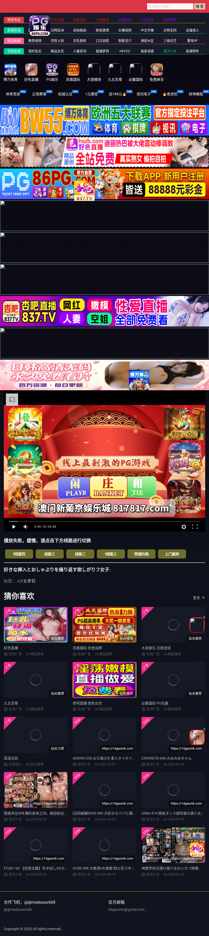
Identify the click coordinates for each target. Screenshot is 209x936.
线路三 (49, 554)
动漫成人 (192, 30)
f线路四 (19, 554)
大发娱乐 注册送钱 (156, 648)
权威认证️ (65, 94)
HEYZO (125, 51)
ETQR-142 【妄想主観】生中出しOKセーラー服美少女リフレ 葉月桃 (58, 868)
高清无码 (11, 758)
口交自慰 (102, 41)
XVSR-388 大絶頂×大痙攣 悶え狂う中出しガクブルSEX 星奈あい (123, 868)
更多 (196, 598)
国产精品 (35, 30)
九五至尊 (11, 703)
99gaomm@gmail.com (126, 909)
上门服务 (172, 554)
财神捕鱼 (196, 94)
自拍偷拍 (79, 30)
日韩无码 (170, 30)
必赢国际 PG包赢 (154, 703)
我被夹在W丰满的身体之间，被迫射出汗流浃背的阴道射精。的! (54, 813)
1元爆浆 (91, 94)
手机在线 (14, 51)
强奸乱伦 (35, 51)
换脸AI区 (147, 41)
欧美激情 (102, 30)
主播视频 (125, 30)
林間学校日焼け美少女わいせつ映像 (170, 868)
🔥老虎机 (169, 94)
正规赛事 (39, 94)
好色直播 (11, 648)
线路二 (80, 554)
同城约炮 (141, 554)
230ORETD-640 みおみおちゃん (166, 758)
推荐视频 (35, 41)
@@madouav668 (18, 909)
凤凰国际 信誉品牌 (87, 648)
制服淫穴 (125, 41)
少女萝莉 (27, 581)
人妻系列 (79, 51)
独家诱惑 (147, 51)
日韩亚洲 (57, 30)
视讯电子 (144, 94)
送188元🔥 (117, 94)
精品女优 (57, 51)
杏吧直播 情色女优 (87, 703)
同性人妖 (57, 41)
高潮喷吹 (192, 51)
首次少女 (170, 51)
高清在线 (14, 30)
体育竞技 (13, 94)
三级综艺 (170, 41)
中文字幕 (147, 30)
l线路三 (111, 554)
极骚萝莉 (102, 51)
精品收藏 (14, 41)
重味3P (192, 41)
